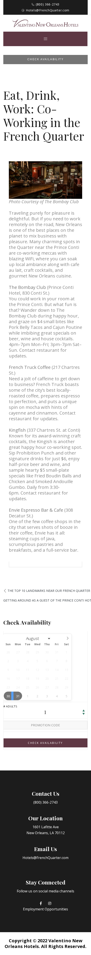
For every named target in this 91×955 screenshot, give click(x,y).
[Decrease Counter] (83, 714)
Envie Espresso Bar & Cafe (36, 510)
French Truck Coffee (30, 367)
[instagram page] (49, 903)
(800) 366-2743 (47, 4)
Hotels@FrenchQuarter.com (47, 10)
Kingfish (17, 430)
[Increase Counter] (83, 711)
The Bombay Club (27, 287)
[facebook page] (41, 903)
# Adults (10, 706)
